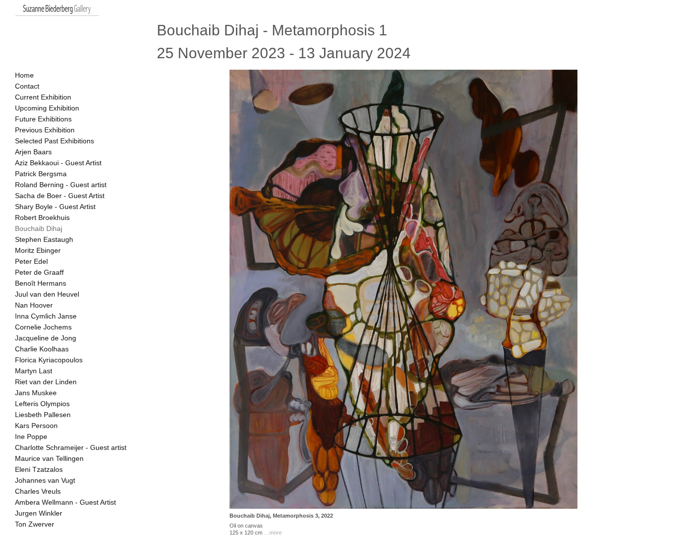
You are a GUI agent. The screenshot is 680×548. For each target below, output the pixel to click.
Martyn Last (33, 371)
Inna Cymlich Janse (46, 316)
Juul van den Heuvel (47, 294)
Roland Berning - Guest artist (61, 185)
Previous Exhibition (45, 130)
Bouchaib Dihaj (38, 228)
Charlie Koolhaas (42, 349)
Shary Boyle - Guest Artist (55, 207)
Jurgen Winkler (38, 513)
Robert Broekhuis (42, 217)
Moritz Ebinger (38, 250)
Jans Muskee (36, 393)
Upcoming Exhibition (47, 108)
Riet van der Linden (46, 382)
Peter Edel (31, 261)
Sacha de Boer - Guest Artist (60, 196)
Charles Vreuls (38, 491)
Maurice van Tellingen (49, 458)
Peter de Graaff (39, 272)
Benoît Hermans (40, 283)
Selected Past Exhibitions (54, 141)
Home (24, 75)
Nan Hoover (34, 305)
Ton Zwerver (34, 524)
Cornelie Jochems (43, 327)
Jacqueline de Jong (45, 338)
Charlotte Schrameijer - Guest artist (70, 447)
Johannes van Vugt (45, 480)
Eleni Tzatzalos (39, 469)
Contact (27, 86)
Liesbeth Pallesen (43, 415)
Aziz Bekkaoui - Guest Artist (58, 163)
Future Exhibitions (43, 119)
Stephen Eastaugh (44, 239)
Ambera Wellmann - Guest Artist (65, 502)
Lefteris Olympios (42, 404)
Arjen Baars (33, 152)
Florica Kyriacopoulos (49, 360)
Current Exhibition (43, 97)
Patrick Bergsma (41, 174)
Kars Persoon (36, 426)
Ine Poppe (31, 436)
